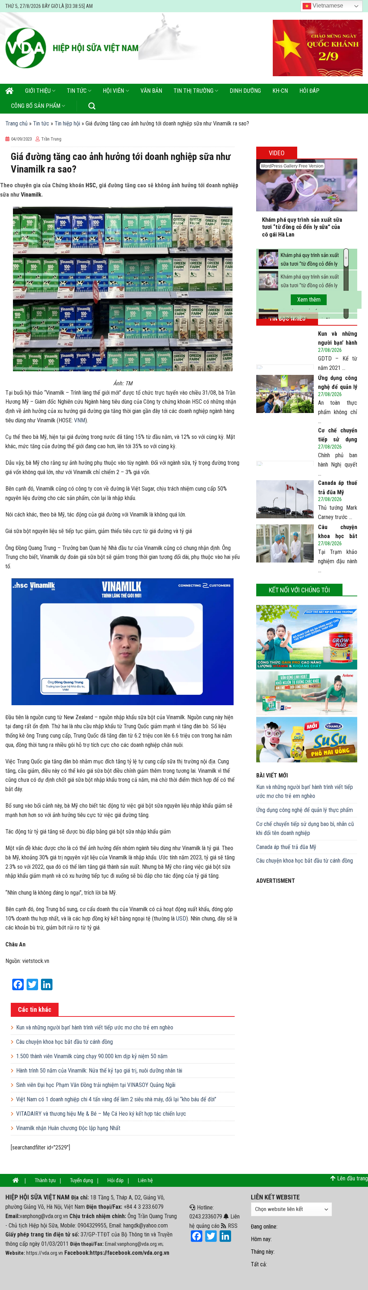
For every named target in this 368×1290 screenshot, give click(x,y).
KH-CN (280, 90)
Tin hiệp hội (67, 123)
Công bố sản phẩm (35, 105)
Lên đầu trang (352, 1178)
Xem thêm (309, 299)
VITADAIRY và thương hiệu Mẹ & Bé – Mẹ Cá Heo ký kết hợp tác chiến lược (101, 1113)
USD (181, 918)
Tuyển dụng (81, 1180)
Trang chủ (16, 123)
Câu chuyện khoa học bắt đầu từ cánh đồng (64, 1041)
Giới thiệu (38, 90)
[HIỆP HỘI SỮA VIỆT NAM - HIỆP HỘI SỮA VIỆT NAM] (71, 48)
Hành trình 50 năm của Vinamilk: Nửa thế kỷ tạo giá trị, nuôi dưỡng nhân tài (99, 1070)
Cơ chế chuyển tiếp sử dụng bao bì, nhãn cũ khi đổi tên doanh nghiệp (305, 829)
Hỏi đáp (309, 90)
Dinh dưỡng (245, 90)
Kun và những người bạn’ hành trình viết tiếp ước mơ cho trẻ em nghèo (94, 1027)
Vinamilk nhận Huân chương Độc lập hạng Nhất (68, 1128)
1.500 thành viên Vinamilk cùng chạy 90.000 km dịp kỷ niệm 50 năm (91, 1056)
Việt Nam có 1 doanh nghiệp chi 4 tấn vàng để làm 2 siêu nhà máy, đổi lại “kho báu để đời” (116, 1099)
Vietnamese (327, 6)
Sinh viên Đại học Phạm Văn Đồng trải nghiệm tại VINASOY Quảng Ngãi (95, 1085)
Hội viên (113, 90)
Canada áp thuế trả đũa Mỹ (286, 847)
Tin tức (77, 90)
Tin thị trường (193, 90)
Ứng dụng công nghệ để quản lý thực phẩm (304, 810)
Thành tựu (45, 1180)
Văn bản (151, 90)
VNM (79, 420)
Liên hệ (145, 1180)
